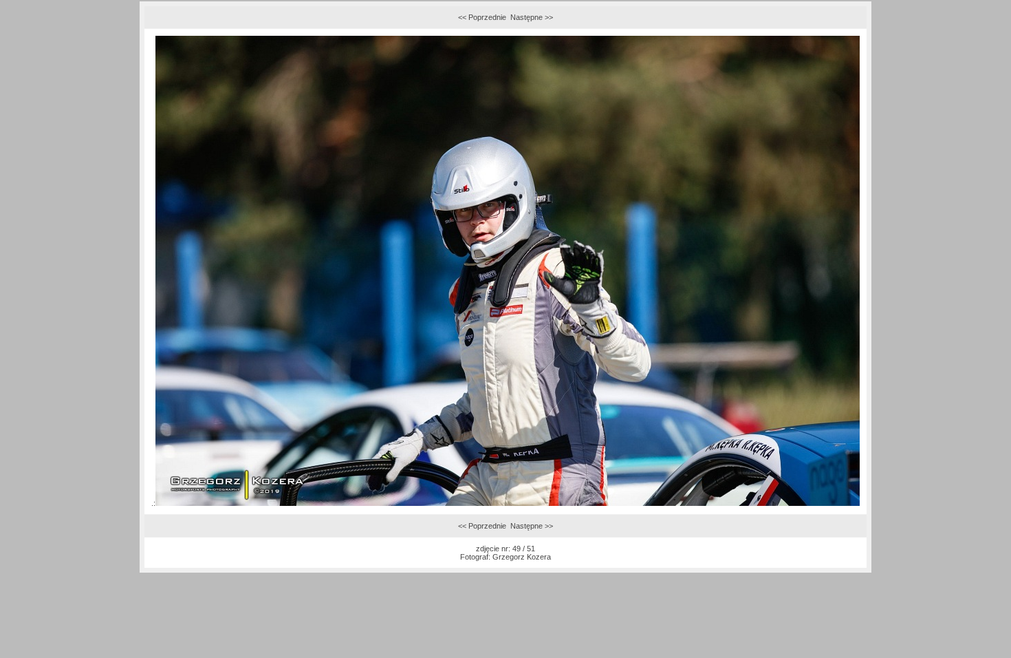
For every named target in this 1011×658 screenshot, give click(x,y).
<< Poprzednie (482, 17)
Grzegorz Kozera (521, 557)
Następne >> (531, 17)
